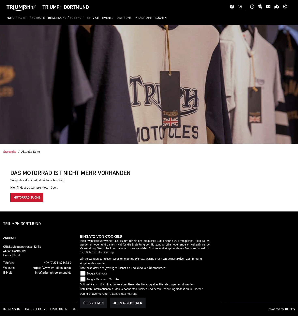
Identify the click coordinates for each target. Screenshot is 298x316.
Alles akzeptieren (127, 303)
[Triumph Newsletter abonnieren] (287, 7)
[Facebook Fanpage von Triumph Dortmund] (234, 7)
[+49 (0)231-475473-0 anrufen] (262, 7)
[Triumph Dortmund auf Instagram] (242, 7)
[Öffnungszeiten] (254, 7)
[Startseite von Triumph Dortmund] (21, 8)
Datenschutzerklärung (100, 252)
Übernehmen (93, 303)
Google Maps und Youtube (103, 279)
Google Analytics (97, 273)
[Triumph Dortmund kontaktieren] (270, 7)
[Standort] (278, 7)
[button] (17, 17)
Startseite (9, 151)
